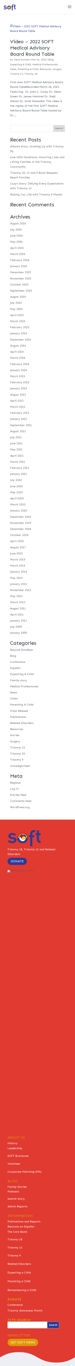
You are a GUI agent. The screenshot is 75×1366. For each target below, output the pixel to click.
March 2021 (17, 461)
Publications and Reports (24, 1221)
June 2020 (16, 486)
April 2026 (17, 248)
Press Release (19, 711)
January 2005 (18, 632)
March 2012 (17, 602)
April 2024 (17, 351)
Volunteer (14, 1163)
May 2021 (16, 449)
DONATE (17, 861)
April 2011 (17, 614)
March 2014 (17, 565)
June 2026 (16, 235)
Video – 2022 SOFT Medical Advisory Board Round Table (32, 48)
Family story (18, 680)
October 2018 (19, 535)
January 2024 (18, 370)
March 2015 (17, 559)
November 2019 (20, 523)
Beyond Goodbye (21, 649)
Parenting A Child (28, 69)
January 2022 (18, 419)
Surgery (57, 69)
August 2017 (18, 547)
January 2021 (18, 474)
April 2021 (17, 455)
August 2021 (18, 431)
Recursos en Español (21, 1226)
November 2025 (20, 278)
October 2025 (19, 284)
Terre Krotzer (21, 59)
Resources (45, 69)
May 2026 (16, 241)
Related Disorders (22, 723)
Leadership (15, 1148)
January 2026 (18, 266)
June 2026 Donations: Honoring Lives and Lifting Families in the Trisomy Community (37, 162)
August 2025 (18, 296)
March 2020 (17, 504)
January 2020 (18, 510)
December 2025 (20, 272)
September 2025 (21, 290)
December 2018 (20, 529)
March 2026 (17, 254)
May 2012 (16, 596)
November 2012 (20, 590)
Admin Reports (17, 1206)
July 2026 (16, 229)
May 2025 (16, 309)
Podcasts (13, 1191)
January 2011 (18, 620)
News (13, 69)
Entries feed (18, 795)
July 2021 (16, 437)
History (12, 1143)
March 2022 (17, 406)
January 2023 (18, 388)
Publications (18, 717)
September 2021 (21, 425)
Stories (14, 735)
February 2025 (19, 327)
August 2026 (18, 223)
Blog (51, 59)
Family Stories (17, 1186)
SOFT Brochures (18, 1156)
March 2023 (17, 376)
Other (14, 698)
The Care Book (17, 1231)
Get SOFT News (23, 1342)
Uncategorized (20, 766)
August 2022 (18, 394)
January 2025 (18, 333)
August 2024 (18, 345)
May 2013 (16, 578)
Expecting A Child (20, 64)
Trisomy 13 (16, 73)
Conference (17, 662)
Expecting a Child (19, 1272)
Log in (14, 788)
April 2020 (17, 498)
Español (15, 668)
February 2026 (19, 260)
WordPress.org (19, 807)
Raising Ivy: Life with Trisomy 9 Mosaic (36, 194)
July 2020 (16, 480)
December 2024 (20, 339)
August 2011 (18, 608)
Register (15, 782)
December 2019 (20, 516)
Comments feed (20, 801)
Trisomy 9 (16, 759)
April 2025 (17, 315)
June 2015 (16, 553)
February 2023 (19, 382)
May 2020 (16, 492)
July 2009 (16, 626)
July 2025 (16, 302)
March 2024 (17, 357)
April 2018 (17, 541)
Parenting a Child (19, 1281)
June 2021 (16, 443)
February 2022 (19, 412)
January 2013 (18, 584)
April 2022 (17, 400)
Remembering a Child (22, 1290)
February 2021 (19, 468)
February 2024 (19, 364)
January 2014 (18, 571)
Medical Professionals (45, 64)
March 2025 (17, 321)
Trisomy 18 (30, 73)
